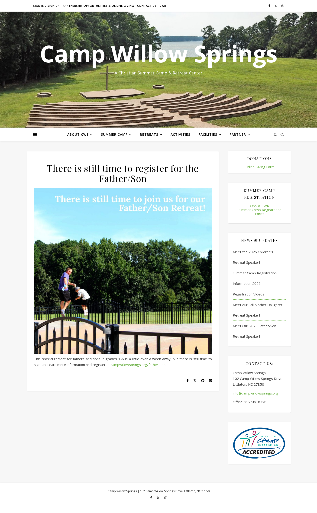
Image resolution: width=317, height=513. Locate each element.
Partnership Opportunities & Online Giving (98, 6)
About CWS (78, 134)
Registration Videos (248, 294)
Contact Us (146, 6)
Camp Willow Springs (158, 53)
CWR (163, 6)
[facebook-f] (269, 6)
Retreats (149, 134)
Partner (238, 134)
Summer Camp (114, 134)
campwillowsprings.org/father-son (138, 364)
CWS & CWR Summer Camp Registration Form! (259, 209)
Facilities (208, 134)
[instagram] (282, 6)
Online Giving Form (260, 166)
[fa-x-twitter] (276, 6)
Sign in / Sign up (46, 6)
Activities (180, 134)
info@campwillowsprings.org (255, 393)
